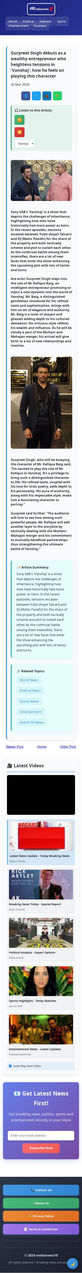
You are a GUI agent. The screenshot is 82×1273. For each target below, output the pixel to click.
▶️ (19, 120)
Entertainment (18, 26)
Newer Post (14, 746)
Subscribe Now (41, 1148)
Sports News (29, 701)
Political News (30, 690)
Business (40, 26)
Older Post (68, 746)
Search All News (32, 722)
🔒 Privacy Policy (41, 1216)
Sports (61, 21)
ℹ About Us (41, 1203)
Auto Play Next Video (27, 1066)
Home (41, 746)
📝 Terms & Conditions (41, 1229)
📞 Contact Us (41, 1190)
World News (29, 680)
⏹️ (19, 132)
